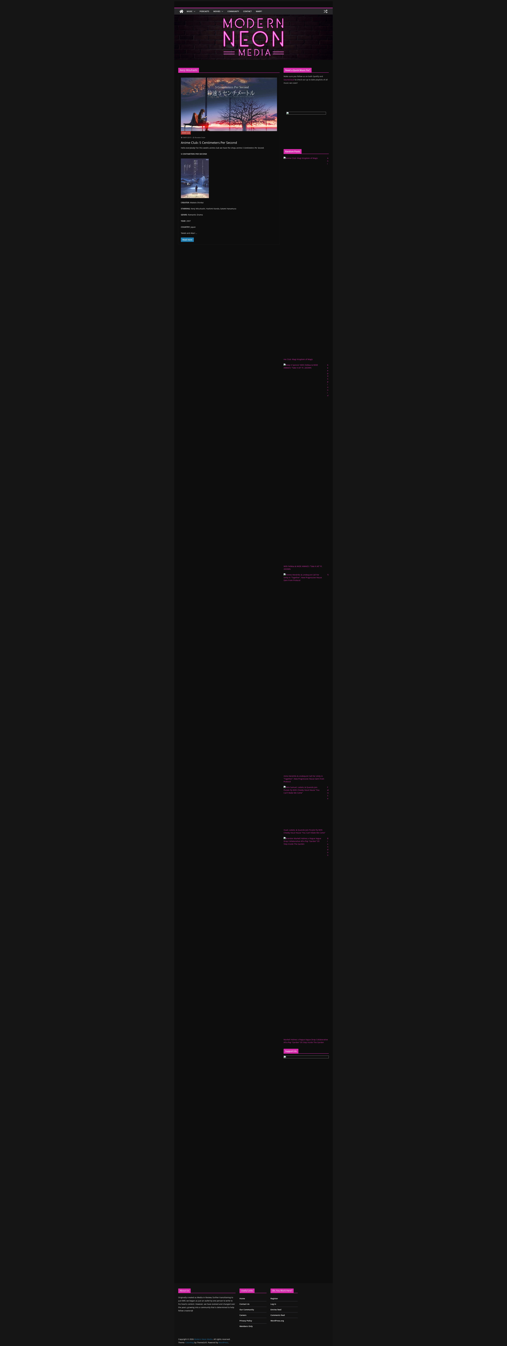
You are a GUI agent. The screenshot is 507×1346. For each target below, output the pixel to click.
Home (242, 1298)
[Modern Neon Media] (181, 11)
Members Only (246, 1326)
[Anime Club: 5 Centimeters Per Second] (229, 104)
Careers (243, 1315)
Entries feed (276, 1309)
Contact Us (244, 1304)
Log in (273, 1304)
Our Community (247, 1309)
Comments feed (278, 1315)
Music (190, 11)
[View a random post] (325, 11)
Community (233, 11)
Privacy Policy (246, 1320)
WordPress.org (277, 1320)
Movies (216, 11)
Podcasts (204, 11)
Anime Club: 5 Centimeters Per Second (209, 142)
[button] (194, 11)
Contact (247, 11)
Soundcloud (289, 79)
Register (274, 1298)
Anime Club (186, 133)
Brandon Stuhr (200, 137)
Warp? (259, 11)
